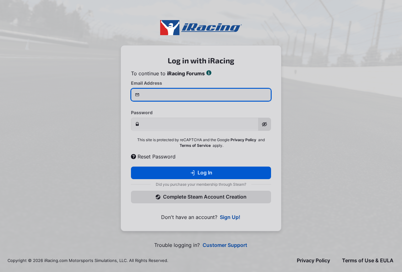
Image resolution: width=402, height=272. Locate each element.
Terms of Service (195, 145)
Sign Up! (230, 217)
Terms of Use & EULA (368, 261)
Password (142, 112)
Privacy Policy (243, 139)
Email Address (146, 83)
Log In (205, 172)
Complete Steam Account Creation (205, 197)
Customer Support (225, 245)
